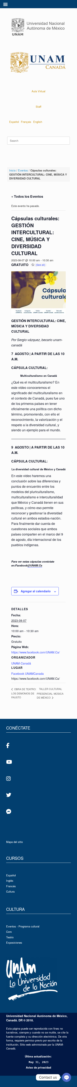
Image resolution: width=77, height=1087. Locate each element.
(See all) (40, 264)
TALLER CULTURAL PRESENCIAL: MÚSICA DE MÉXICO (50, 693)
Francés (11, 886)
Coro (9, 932)
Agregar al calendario (36, 591)
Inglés (9, 881)
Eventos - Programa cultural (22, 926)
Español (14, 122)
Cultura (10, 891)
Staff (38, 106)
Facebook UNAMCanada (27, 673)
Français (26, 122)
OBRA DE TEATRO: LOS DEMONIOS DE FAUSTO (23, 693)
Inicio (12, 170)
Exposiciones (14, 942)
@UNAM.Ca (35, 565)
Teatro (10, 937)
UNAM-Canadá (21, 663)
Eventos (23, 170)
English (37, 122)
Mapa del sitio (14, 842)
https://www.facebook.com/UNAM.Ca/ (35, 652)
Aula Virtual (38, 91)
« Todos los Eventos (27, 196)
